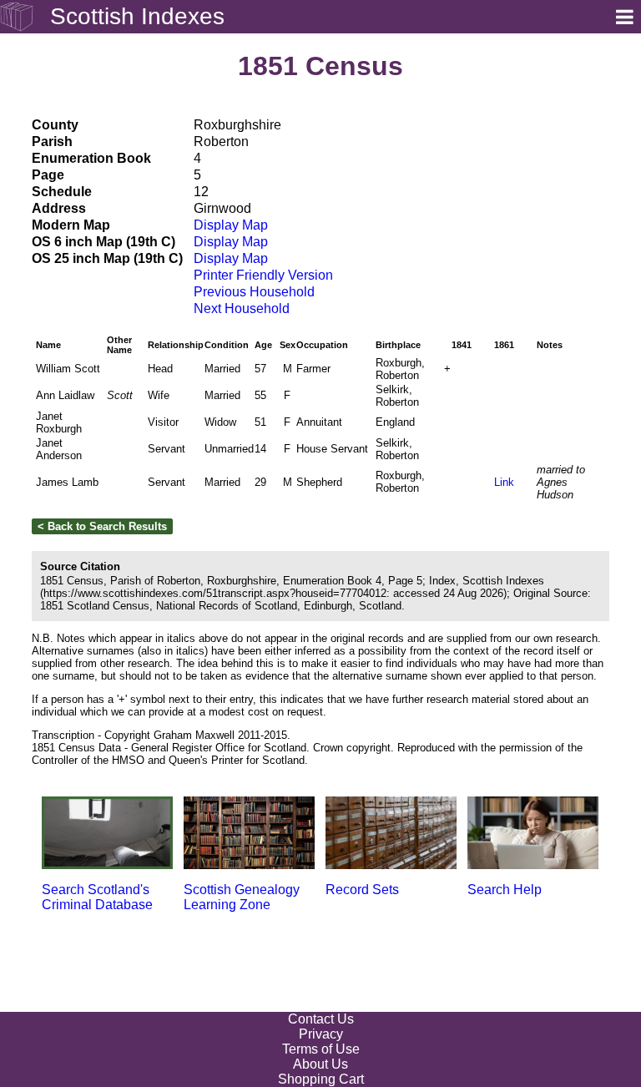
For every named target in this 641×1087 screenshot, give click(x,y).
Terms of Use (321, 1049)
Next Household (242, 308)
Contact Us (321, 1019)
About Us (320, 1064)
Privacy (321, 1034)
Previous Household (254, 292)
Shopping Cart (321, 1079)
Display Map (231, 225)
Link (504, 482)
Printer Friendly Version (263, 275)
